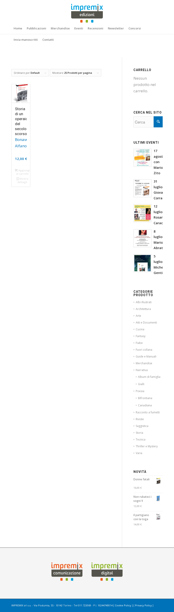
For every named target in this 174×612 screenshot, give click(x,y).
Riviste (140, 419)
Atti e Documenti (146, 322)
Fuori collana (144, 350)
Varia (139, 453)
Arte (138, 316)
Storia (139, 433)
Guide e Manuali (146, 356)
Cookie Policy (123, 605)
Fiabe (139, 343)
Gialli (141, 384)
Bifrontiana (145, 398)
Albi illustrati (144, 302)
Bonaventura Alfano (21, 142)
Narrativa (142, 370)
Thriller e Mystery (147, 446)
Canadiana (145, 405)
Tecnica (140, 439)
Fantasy (140, 336)
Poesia (140, 391)
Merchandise (144, 363)
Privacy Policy (143, 605)
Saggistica (142, 426)
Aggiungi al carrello (23, 172)
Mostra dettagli (22, 180)
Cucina (140, 329)
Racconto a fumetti (148, 412)
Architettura (143, 309)
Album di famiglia (149, 377)
